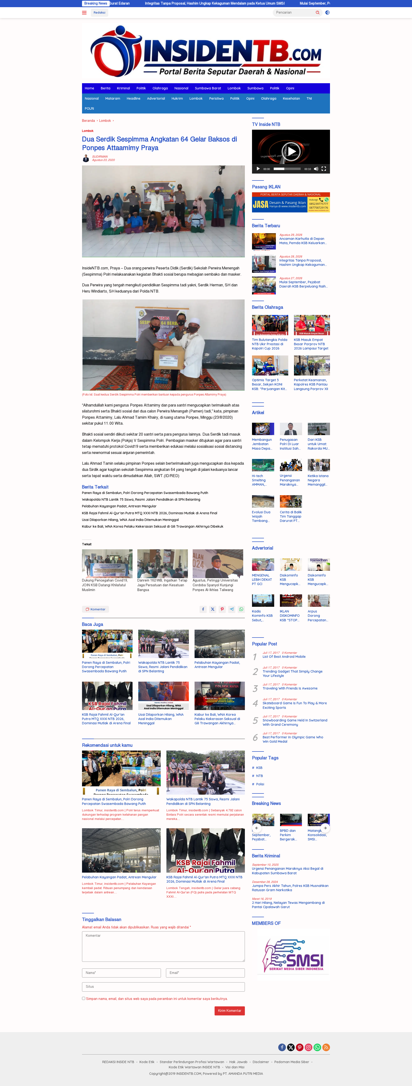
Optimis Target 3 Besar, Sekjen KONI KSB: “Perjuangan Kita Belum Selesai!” (269, 384)
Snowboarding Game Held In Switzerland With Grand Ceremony (295, 722)
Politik (141, 88)
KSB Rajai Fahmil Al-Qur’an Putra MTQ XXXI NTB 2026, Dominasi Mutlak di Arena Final (149, 513)
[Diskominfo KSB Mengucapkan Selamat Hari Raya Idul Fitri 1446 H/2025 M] (291, 564)
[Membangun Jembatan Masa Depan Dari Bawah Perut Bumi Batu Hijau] (263, 429)
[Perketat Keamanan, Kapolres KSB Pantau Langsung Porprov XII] (312, 365)
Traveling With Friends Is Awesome (290, 688)
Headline (133, 98)
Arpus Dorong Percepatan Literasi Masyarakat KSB (317, 615)
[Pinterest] (300, 1048)
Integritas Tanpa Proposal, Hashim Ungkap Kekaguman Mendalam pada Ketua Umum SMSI (165, 3)
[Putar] (258, 168)
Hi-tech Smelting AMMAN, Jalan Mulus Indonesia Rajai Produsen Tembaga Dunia (261, 480)
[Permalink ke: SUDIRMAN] (86, 158)
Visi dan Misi (234, 1067)
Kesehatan (291, 98)
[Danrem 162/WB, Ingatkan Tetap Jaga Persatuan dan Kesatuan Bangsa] (162, 563)
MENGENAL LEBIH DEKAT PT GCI (262, 579)
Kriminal (123, 88)
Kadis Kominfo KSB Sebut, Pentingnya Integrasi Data (262, 615)
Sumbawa (255, 88)
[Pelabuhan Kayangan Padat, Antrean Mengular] (220, 644)
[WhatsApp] (317, 1048)
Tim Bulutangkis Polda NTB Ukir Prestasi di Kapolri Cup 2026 (269, 344)
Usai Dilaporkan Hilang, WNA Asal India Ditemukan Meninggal (130, 520)
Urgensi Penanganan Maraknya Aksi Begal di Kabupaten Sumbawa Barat (290, 480)
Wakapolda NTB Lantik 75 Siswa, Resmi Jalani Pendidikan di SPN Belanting (141, 499)
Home (89, 88)
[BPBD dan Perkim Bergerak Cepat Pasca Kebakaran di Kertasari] (291, 820)
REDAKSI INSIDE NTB (118, 1062)
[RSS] (326, 1048)
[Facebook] (282, 1048)
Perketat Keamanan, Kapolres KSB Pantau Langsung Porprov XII (311, 384)
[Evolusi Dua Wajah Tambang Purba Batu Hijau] (263, 501)
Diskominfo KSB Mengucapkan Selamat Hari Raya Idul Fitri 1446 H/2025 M (290, 579)
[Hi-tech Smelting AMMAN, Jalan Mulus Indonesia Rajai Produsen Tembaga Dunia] (263, 465)
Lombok (234, 88)
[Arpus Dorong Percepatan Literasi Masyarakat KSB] (319, 600)
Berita (105, 88)
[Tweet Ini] (212, 609)
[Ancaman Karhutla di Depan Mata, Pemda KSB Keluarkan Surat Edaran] (264, 242)
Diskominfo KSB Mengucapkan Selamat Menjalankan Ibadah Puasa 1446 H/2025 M (319, 579)
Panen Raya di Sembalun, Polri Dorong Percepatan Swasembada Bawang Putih (145, 493)
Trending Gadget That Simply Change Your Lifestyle (293, 673)
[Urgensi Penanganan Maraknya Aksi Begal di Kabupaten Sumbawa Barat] (291, 465)
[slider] (287, 169)
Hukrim (177, 98)
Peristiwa (216, 98)
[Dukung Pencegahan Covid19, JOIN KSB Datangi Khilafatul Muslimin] (107, 563)
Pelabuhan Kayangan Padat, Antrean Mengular (119, 506)
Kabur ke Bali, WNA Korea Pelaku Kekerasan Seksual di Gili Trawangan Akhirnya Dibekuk (152, 526)
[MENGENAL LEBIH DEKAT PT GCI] (263, 564)
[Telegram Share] (231, 609)
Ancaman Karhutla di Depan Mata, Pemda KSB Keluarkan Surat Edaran (302, 241)
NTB (259, 776)
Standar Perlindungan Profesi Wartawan (192, 1062)
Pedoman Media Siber (291, 1062)
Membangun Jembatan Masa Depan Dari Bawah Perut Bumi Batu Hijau (262, 444)
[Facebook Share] (203, 609)
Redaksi (99, 12)
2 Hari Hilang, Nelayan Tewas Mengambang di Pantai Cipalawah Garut (288, 905)
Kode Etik (146, 1062)
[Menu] (85, 13)
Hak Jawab (238, 1062)
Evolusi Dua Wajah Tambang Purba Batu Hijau (261, 516)
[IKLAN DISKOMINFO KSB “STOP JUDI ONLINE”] (291, 600)
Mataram (112, 98)
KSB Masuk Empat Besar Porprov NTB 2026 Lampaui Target (311, 344)
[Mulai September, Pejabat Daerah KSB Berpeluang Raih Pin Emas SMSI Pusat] (264, 285)
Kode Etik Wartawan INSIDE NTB (194, 1067)
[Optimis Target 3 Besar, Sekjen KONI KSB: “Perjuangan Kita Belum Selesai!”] (270, 365)
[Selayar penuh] (323, 168)
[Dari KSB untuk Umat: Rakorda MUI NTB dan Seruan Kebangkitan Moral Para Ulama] (319, 429)
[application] (291, 152)
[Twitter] (291, 1048)
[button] (318, 12)
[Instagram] (308, 1048)
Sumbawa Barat (208, 88)
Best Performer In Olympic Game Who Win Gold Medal (293, 739)
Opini (290, 88)
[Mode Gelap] (327, 13)
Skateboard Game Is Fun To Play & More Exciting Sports (295, 705)
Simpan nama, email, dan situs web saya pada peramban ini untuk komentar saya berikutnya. (157, 999)
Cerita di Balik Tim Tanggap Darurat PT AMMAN (291, 516)
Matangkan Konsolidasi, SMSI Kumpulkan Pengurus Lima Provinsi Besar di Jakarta (318, 835)
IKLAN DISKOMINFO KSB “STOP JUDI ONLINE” (290, 615)
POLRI (89, 108)
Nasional (181, 88)
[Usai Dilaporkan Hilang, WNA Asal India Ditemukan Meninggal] (163, 696)
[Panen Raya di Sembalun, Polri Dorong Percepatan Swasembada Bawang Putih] (107, 644)
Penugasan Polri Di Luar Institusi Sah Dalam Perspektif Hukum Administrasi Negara (289, 444)
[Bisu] (316, 168)
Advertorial (156, 98)
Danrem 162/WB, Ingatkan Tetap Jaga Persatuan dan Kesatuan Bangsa (162, 585)
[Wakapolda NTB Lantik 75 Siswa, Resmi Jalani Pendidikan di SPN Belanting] (163, 644)
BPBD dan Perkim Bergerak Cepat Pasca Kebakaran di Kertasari (291, 835)
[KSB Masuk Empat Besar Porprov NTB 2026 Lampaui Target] (312, 325)
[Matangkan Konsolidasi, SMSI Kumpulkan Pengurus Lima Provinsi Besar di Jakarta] (319, 820)
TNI (309, 98)
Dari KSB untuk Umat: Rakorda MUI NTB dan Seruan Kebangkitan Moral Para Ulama (318, 444)
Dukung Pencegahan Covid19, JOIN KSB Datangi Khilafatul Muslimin (105, 585)
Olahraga (160, 88)
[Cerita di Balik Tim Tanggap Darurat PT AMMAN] (291, 501)
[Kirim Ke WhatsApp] (241, 609)
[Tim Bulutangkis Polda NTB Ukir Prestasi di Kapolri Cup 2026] (270, 325)
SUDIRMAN (100, 156)
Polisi (260, 784)
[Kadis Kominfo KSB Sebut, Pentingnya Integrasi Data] (263, 600)
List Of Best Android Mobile (284, 656)
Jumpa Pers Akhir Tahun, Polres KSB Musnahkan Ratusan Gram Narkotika (290, 888)
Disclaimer (261, 1062)
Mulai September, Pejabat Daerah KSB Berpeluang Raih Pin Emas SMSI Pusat (309, 3)
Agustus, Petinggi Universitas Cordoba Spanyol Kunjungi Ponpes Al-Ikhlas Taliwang (215, 585)
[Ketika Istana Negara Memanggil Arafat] (319, 465)
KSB (259, 768)
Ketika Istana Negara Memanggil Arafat (318, 480)
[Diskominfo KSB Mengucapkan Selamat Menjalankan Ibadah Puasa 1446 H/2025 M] (319, 564)
